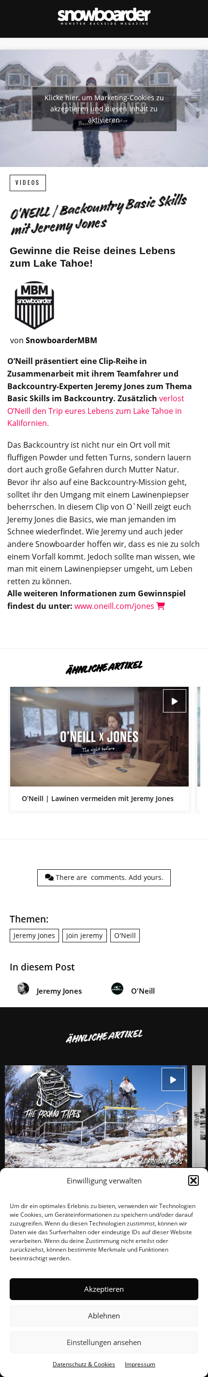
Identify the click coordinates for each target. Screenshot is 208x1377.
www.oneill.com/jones (115, 606)
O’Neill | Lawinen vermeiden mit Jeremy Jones (99, 749)
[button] (193, 1180)
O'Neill (125, 935)
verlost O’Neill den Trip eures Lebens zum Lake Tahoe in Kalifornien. (95, 410)
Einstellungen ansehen (104, 1342)
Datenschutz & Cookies (84, 1364)
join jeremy (84, 935)
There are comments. (108, 877)
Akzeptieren (104, 1289)
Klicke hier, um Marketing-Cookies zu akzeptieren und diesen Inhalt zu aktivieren (104, 108)
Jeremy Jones (34, 935)
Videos (27, 183)
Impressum (140, 1364)
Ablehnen (104, 1315)
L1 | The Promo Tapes (96, 1137)
